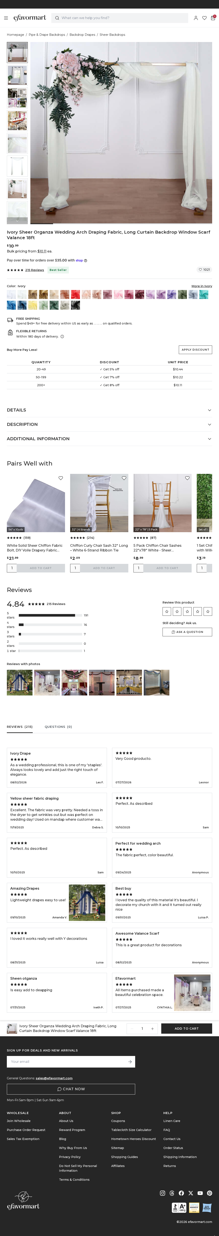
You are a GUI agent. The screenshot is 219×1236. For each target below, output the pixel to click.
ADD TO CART (41, 568)
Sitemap (117, 1148)
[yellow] (32, 305)
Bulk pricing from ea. (29, 251)
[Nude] (54, 294)
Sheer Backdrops (112, 35)
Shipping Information (180, 1157)
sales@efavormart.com (54, 1078)
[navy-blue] (22, 305)
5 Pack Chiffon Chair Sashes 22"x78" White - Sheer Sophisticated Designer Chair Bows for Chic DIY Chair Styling (159, 548)
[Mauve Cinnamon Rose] (107, 294)
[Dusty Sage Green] (182, 294)
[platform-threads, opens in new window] (172, 1193)
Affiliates (118, 1166)
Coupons (118, 1121)
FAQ (166, 1130)
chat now (74, 1089)
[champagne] (32, 294)
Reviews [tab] (20, 727)
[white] (11, 294)
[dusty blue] (193, 294)
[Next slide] (17, 220)
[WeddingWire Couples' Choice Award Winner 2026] (194, 1208)
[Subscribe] (130, 1061)
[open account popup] (195, 18)
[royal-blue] (11, 305)
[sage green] (43, 305)
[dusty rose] (96, 294)
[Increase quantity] (152, 1029)
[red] (75, 294)
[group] (17, 52)
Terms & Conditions (74, 1180)
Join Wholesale (19, 1121)
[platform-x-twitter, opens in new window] (190, 1193)
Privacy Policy (70, 1157)
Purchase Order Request (26, 1130)
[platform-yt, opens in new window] (200, 1193)
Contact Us (172, 1139)
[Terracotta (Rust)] (64, 294)
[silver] (64, 305)
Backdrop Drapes (82, 35)
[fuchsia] (128, 294)
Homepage (15, 35)
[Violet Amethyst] (161, 294)
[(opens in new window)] (179, 1208)
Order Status (173, 1148)
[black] (75, 305)
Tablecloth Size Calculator (131, 1130)
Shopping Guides (124, 1157)
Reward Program (72, 1130)
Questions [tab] (58, 727)
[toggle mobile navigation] (6, 18)
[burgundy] (139, 294)
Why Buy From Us (73, 1148)
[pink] (118, 294)
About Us (66, 1121)
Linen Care (171, 1121)
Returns (169, 1166)
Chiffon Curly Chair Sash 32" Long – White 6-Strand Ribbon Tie (99, 548)
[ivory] (22, 294)
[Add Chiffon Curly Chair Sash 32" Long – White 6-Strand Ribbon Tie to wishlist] (124, 478)
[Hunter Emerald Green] (54, 305)
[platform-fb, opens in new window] (181, 1193)
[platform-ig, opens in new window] (162, 1193)
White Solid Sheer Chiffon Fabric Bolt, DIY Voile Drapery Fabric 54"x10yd (34, 548)
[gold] (43, 294)
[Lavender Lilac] (150, 294)
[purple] (171, 294)
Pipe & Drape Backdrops (47, 35)
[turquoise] (203, 294)
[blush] (86, 294)
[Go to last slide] (17, 45)
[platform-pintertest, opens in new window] (209, 1193)
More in (202, 286)
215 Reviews (34, 270)
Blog (62, 1139)
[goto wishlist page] (204, 18)
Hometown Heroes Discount (133, 1139)
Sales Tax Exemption (23, 1139)
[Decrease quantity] (132, 1029)
